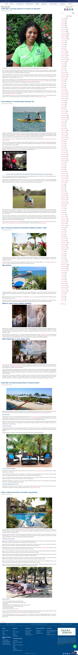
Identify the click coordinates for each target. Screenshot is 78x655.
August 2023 (63, 79)
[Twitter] (65, 653)
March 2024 (63, 70)
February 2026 (64, 29)
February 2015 (64, 260)
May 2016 (63, 232)
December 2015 (64, 242)
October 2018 (63, 178)
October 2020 (63, 135)
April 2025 (63, 48)
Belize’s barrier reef (50, 90)
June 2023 (63, 83)
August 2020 (63, 139)
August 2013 (63, 292)
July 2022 (63, 102)
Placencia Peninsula (30, 179)
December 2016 (64, 219)
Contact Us (70, 3)
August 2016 (63, 227)
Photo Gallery (62, 3)
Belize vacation (20, 77)
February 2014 (64, 283)
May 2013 (63, 298)
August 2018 (63, 182)
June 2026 (63, 21)
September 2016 (64, 225)
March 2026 (63, 27)
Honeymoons (43, 3)
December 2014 (64, 264)
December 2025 (64, 33)
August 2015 (63, 249)
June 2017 (63, 208)
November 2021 (64, 117)
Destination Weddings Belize (6, 637)
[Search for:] (66, 12)
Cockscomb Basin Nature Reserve (13, 149)
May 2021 (63, 124)
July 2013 (63, 294)
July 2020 (63, 141)
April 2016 (63, 234)
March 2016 (63, 236)
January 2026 (63, 31)
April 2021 (63, 126)
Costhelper (19, 300)
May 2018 (63, 188)
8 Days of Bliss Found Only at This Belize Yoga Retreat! (19, 492)
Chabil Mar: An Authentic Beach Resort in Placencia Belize (20, 383)
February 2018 (64, 193)
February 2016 (64, 238)
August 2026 (63, 18)
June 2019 (63, 165)
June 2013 (63, 296)
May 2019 (63, 167)
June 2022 (63, 104)
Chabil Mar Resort (44, 68)
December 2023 (64, 74)
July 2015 (63, 251)
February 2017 (64, 216)
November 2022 (64, 94)
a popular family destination (20, 135)
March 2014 (63, 281)
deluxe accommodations (17, 366)
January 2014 (63, 285)
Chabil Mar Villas (44, 334)
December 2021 (64, 115)
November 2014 (64, 266)
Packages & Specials (29, 3)
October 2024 (63, 57)
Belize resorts (32, 296)
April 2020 (63, 147)
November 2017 (64, 199)
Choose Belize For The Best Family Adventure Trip (17, 101)
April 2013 (63, 300)
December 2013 (64, 287)
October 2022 (63, 96)
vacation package (19, 614)
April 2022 (63, 107)
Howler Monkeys (12, 535)
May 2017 (63, 210)
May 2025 (63, 46)
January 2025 (63, 53)
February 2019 (64, 173)
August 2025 (63, 40)
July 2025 (63, 42)
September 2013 (64, 290)
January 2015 (63, 262)
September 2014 (64, 270)
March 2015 (63, 259)
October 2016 (63, 223)
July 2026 (63, 20)
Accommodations (20, 3)
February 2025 (64, 51)
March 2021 (63, 128)
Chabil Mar (40, 412)
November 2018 (64, 176)
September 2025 (64, 38)
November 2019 (64, 156)
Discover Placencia (53, 3)
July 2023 (63, 81)
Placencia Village (45, 547)
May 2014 (63, 277)
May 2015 (63, 255)
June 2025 (63, 44)
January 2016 (63, 240)
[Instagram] (69, 653)
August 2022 (63, 100)
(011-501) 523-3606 (16, 222)
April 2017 (63, 212)
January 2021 (63, 132)
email (44, 95)
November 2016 (64, 221)
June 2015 (63, 253)
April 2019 (63, 169)
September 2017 (64, 203)
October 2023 (63, 77)
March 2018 (63, 191)
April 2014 (63, 279)
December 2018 (64, 175)
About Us (11, 3)
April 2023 (63, 87)
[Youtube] (67, 653)
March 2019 (63, 171)
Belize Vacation (43, 96)
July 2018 (63, 184)
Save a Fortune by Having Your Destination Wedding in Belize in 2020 (24, 228)
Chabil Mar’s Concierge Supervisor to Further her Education (20, 9)
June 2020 (63, 143)
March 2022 (63, 109)
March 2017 (63, 214)
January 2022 (63, 113)
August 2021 (63, 120)
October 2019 (63, 158)
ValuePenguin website (15, 257)
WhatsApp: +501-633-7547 (66, 624)
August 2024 (63, 61)
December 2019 (64, 154)
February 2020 (64, 150)
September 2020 (64, 137)
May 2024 (63, 66)
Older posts (3, 621)
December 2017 (64, 197)
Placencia (18, 334)
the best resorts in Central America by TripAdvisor (33, 80)
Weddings (37, 3)
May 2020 (63, 145)
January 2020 (63, 152)
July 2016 (63, 229)
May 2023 (63, 85)
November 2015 (64, 244)
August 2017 (63, 204)
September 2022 (64, 98)
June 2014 (63, 275)
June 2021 (63, 122)
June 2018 (63, 186)
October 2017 (63, 201)
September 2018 (64, 180)
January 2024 (63, 72)
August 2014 (63, 272)
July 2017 (63, 206)
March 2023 (63, 89)
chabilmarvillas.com (13, 95)
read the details (15, 608)
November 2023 (64, 76)
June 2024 (63, 64)
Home (7, 3)
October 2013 (63, 288)
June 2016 (63, 231)
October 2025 (63, 36)
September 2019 (64, 160)
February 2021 (64, 130)
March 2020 (63, 148)
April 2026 (63, 25)
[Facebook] (63, 653)
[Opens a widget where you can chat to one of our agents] (74, 653)
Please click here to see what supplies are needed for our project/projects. (67, 643)
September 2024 (64, 59)
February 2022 (64, 111)
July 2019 (63, 163)
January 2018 (63, 195)
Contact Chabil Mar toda (34, 487)
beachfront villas (40, 470)
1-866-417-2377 (5, 222)
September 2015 (64, 247)
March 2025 (63, 49)
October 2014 (63, 268)
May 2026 (63, 23)
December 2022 (64, 92)
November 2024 (64, 55)
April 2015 (63, 257)
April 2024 (63, 68)
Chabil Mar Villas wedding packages (9, 364)
